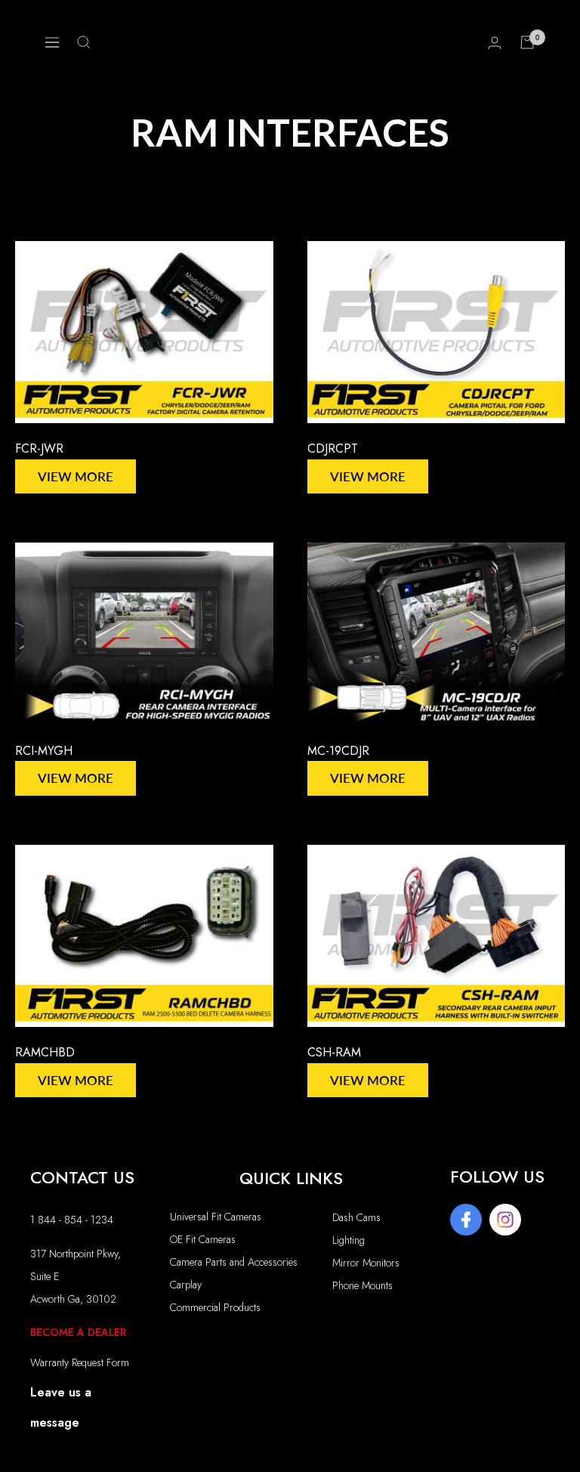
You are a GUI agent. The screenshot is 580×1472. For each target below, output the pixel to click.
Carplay (186, 1284)
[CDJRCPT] (436, 332)
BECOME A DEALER (78, 1332)
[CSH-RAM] (436, 935)
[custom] (466, 1219)
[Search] (84, 42)
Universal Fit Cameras (215, 1216)
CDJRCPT (332, 448)
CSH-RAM (334, 1052)
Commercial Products (215, 1307)
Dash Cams (356, 1217)
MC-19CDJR (338, 750)
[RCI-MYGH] (144, 633)
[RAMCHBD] (144, 935)
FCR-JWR (39, 448)
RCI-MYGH (43, 750)
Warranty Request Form (79, 1362)
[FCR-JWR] (144, 332)
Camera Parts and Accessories (234, 1261)
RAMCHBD (45, 1052)
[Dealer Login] (494, 42)
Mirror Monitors (366, 1262)
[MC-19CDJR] (436, 633)
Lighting (348, 1240)
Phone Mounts (362, 1285)
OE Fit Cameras (203, 1239)
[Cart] (527, 42)
